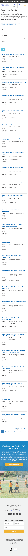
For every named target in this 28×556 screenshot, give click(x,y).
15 (21, 428)
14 (19, 428)
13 (16, 428)
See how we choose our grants (8, 24)
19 (8, 431)
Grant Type (4, 35)
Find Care (15, 6)
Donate (20, 6)
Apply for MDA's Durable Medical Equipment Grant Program (14, 1)
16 (24, 428)
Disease (3, 41)
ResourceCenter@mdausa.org (17, 510)
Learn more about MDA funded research (10, 23)
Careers (10, 503)
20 (11, 431)
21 (14, 431)
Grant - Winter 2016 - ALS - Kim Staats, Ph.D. (14, 54)
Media (5, 503)
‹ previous (8, 428)
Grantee (3, 29)
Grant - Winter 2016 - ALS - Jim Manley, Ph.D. (14, 124)
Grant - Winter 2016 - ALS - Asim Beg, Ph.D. (13, 182)
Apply (3, 49)
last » (3, 433)
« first (3, 428)
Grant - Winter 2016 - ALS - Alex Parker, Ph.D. (14, 82)
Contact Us (21, 503)
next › (20, 431)
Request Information (14, 464)
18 (5, 431)
